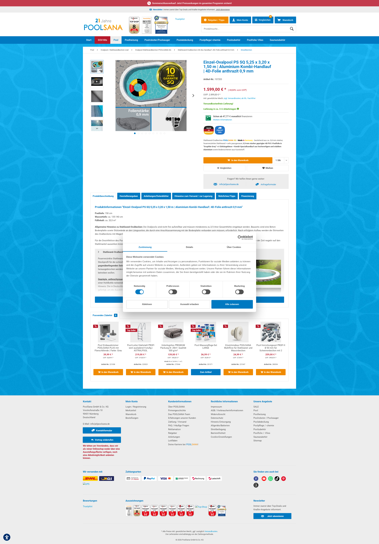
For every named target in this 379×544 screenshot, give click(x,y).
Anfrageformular (268, 184)
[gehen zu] (135, 133)
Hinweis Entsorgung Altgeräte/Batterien (221, 423)
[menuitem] (248, 26)
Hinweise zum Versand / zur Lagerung (193, 196)
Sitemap (257, 440)
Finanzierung (247, 196)
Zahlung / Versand (177, 421)
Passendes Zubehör (104, 315)
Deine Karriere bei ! (183, 444)
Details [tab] (189, 247)
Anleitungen (174, 437)
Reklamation (174, 429)
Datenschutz (217, 418)
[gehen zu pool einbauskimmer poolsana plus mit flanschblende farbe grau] (108, 350)
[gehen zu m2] (173, 350)
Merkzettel (131, 410)
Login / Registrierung (136, 406)
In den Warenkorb (239, 160)
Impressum (216, 406)
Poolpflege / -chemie (263, 425)
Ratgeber (172, 433)
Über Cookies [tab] (234, 247)
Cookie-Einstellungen (221, 437)
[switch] (173, 292)
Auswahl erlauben (189, 304)
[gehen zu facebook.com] (255, 479)
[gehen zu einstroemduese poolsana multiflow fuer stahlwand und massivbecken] (238, 350)
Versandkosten (211, 531)
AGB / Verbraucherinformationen (227, 410)
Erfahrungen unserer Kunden (182, 418)
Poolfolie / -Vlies (261, 433)
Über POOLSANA (176, 406)
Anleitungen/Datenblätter (156, 196)
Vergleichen (225, 168)
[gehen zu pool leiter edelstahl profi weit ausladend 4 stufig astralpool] (141, 350)
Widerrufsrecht (218, 414)
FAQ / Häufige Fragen (178, 425)
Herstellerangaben (129, 196)
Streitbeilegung (218, 429)
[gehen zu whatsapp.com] (270, 479)
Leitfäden (172, 440)
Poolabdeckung (261, 421)
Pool (255, 410)
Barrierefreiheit (218, 433)
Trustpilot (87, 506)
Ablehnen (147, 304)
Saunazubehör (260, 437)
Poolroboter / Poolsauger (266, 418)
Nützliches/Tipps (226, 196)
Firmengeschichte (177, 410)
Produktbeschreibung (103, 196)
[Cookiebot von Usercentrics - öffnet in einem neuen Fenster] (240, 237)
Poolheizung (259, 414)
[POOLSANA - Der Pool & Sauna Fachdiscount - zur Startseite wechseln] (103, 24)
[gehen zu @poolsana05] (277, 479)
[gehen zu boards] (283, 479)
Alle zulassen (232, 304)
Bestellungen (132, 418)
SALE (256, 406)
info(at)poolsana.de (229, 184)
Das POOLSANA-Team (179, 414)
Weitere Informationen (222, 120)
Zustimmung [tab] (145, 247)
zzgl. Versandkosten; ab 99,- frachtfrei (239, 98)
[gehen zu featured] (263, 479)
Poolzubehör (259, 429)
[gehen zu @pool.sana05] (255, 486)
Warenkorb (131, 414)
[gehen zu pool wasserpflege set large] (206, 350)
